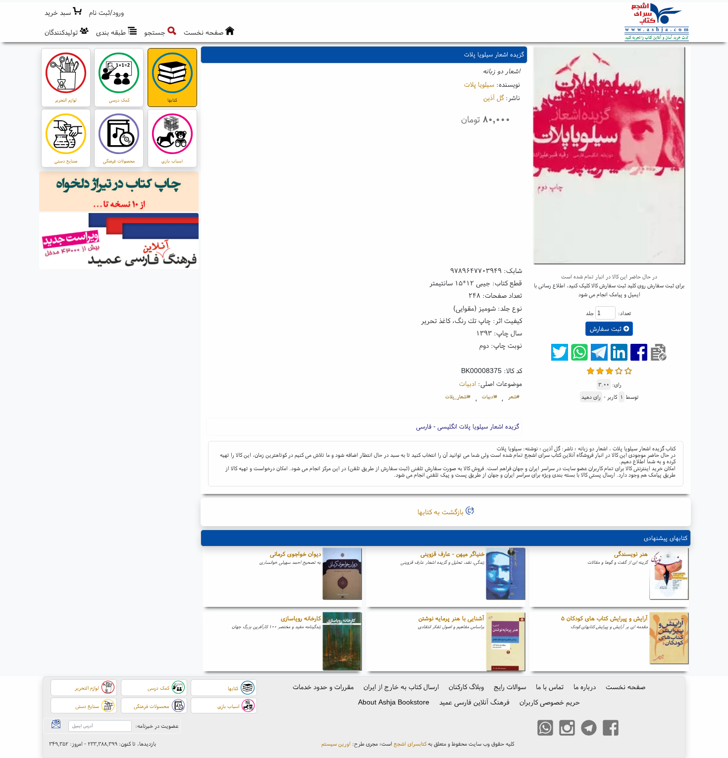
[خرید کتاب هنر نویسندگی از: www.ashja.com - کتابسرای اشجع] (669, 577)
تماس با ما (550, 687)
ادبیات (467, 383)
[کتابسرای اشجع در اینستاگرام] (567, 729)
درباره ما (584, 687)
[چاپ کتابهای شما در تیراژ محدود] (119, 193)
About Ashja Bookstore (393, 702)
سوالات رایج (510, 687)
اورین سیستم (336, 744)
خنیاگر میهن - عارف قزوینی (452, 553)
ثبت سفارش (607, 328)
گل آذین (493, 98)
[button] (107, 12)
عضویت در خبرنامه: (156, 726)
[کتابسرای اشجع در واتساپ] (545, 729)
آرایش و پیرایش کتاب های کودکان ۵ (604, 618)
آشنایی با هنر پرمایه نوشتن (451, 618)
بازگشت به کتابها (441, 512)
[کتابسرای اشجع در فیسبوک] (611, 729)
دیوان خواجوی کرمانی (295, 553)
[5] (628, 370)
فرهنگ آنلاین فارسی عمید (474, 702)
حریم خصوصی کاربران (550, 702)
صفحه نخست (625, 687)
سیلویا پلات (479, 84)
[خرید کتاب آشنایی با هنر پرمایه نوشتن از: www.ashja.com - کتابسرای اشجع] (505, 641)
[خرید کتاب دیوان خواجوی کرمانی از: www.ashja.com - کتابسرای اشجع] (342, 577)
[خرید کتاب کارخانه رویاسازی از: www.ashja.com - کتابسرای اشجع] (342, 641)
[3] (609, 370)
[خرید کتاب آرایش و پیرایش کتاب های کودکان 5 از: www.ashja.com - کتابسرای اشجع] (669, 641)
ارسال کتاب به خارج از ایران (401, 687)
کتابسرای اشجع (410, 744)
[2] (600, 370)
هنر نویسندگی (631, 553)
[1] (590, 370)
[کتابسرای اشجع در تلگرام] (589, 729)
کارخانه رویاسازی (301, 618)
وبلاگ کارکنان (466, 687)
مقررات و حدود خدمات (323, 687)
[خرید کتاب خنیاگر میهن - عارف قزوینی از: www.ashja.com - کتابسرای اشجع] (505, 577)
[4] (619, 370)
